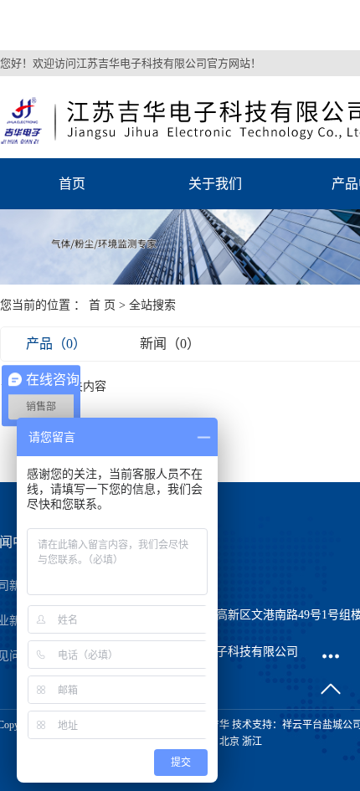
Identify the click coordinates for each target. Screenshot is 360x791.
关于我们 (215, 184)
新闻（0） (170, 343)
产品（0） (56, 343)
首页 (72, 184)
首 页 (102, 305)
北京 (229, 741)
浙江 (252, 741)
